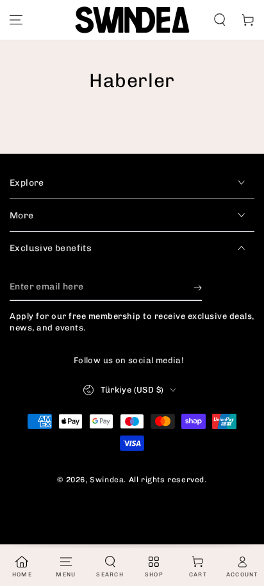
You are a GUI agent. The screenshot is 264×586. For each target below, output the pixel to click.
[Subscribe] (198, 288)
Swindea (107, 479)
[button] (220, 20)
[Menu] (16, 20)
